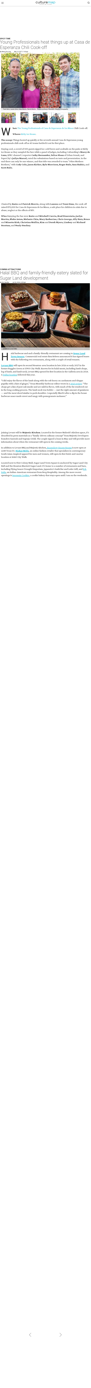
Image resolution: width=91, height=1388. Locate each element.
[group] (8, 117)
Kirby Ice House (28, 134)
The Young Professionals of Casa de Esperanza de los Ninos (45, 128)
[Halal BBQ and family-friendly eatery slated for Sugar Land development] (45, 316)
